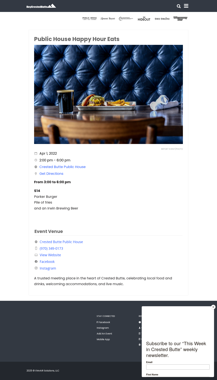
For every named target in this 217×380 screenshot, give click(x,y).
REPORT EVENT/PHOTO (172, 149)
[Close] (213, 307)
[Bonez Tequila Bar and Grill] (109, 18)
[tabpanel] (91, 18)
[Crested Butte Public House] (128, 18)
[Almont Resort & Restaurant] (146, 18)
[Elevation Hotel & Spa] (164, 18)
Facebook (47, 261)
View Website (50, 255)
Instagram (48, 268)
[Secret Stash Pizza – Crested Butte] (91, 18)
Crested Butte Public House (62, 166)
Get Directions (51, 173)
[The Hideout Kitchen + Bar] (182, 18)
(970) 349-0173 (51, 248)
